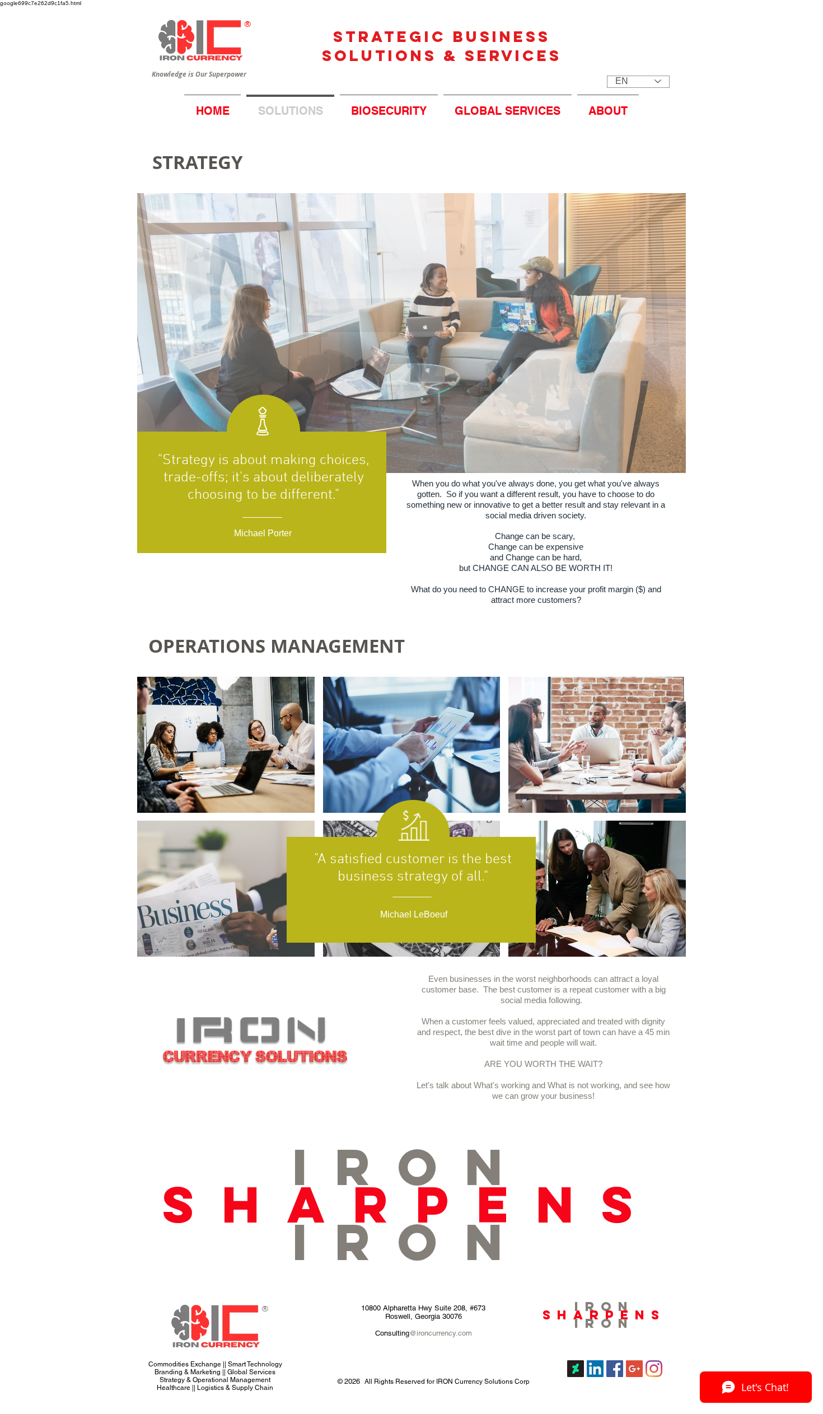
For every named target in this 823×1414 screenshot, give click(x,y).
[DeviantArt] (575, 1368)
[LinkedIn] (595, 1368)
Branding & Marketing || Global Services (215, 1372)
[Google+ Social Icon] (634, 1368)
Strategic (393, 36)
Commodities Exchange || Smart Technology (215, 1364)
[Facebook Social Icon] (614, 1368)
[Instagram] (654, 1368)
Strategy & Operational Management (215, 1380)
